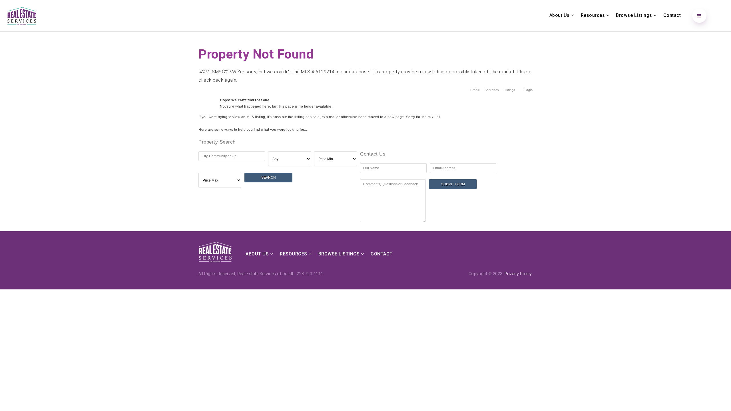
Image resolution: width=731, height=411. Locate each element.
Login (529, 90)
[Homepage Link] (21, 15)
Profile (475, 90)
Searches (492, 90)
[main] (365, 130)
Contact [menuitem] (672, 15)
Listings (509, 90)
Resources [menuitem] (593, 15)
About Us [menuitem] (560, 15)
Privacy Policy (518, 273)
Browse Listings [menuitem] (634, 15)
